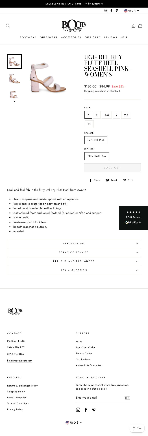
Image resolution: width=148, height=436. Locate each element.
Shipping (89, 91)
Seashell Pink (96, 140)
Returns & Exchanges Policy (22, 385)
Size (87, 107)
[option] (74, 4)
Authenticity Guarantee (88, 365)
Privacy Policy (15, 409)
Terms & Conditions (18, 403)
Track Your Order (85, 347)
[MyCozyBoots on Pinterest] (94, 410)
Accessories (71, 37)
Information (74, 243)
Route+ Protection (17, 397)
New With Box (97, 156)
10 (89, 124)
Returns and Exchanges (74, 261)
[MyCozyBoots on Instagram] (78, 410)
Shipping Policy (16, 391)
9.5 (126, 115)
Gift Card (93, 37)
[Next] (14, 100)
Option (90, 148)
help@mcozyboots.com (19, 360)
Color (89, 132)
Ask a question (74, 270)
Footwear (28, 37)
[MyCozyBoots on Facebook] (86, 410)
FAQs (79, 341)
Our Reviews (83, 359)
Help (124, 37)
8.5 (107, 115)
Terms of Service (74, 252)
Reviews (110, 37)
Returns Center (84, 353)
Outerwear (48, 37)
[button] (133, 218)
